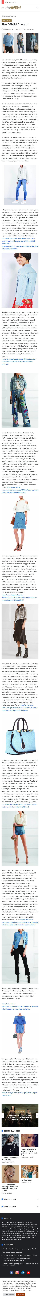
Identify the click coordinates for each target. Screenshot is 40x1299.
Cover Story (20, 1111)
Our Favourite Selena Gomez (12, 1252)
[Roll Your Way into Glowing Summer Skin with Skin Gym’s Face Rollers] (10, 1174)
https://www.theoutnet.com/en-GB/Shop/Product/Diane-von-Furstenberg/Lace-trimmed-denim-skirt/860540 (19, 597)
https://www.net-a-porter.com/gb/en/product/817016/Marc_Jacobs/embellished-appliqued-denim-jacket (19, 707)
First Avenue (7, 29)
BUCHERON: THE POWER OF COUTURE (10, 1159)
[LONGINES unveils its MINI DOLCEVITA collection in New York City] (29, 1140)
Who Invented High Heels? (13, 2)
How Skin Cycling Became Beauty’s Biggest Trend (19, 1249)
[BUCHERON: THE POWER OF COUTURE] (10, 1145)
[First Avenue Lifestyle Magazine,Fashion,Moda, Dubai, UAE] (13, 7)
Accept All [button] (20, 1294)
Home (5, 16)
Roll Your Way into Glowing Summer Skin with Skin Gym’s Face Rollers (10, 1188)
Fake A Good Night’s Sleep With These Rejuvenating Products (20, 1117)
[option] (20, 1115)
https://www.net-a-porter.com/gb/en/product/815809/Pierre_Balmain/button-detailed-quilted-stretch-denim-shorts (20, 922)
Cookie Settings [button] (9, 1294)
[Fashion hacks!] (29, 1171)
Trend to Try (12, 16)
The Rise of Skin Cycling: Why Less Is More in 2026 (20, 1255)
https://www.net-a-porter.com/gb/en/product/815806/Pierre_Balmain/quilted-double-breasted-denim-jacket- (20, 1006)
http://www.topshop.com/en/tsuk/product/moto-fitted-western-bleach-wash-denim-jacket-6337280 (19, 361)
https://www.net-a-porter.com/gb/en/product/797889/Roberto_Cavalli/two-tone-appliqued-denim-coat (20, 489)
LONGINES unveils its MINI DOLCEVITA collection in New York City (29, 1152)
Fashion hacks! (26, 1180)
